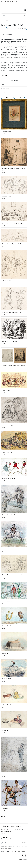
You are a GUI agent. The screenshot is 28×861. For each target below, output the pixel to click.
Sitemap (23, 851)
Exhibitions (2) (10, 28)
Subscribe (23, 842)
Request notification (21, 28)
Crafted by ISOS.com (23, 859)
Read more (4, 75)
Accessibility (14, 851)
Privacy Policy (24, 846)
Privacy (19, 851)
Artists (6, 20)
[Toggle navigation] (25, 10)
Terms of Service (6, 848)
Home (2, 20)
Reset (19, 98)
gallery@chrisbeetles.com (6, 831)
